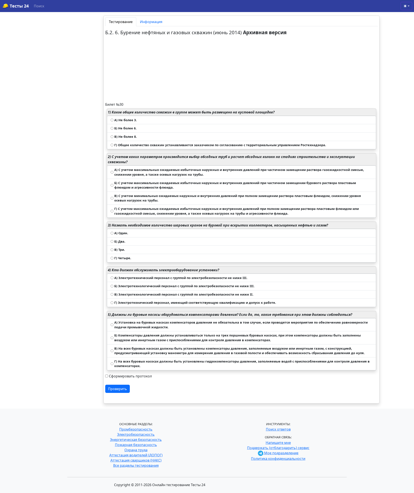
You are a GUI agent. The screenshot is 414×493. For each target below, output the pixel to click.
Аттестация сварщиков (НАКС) (136, 460)
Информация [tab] (151, 21)
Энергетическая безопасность (136, 439)
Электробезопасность (136, 434)
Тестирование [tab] (121, 21)
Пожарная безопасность (136, 444)
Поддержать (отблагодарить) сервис (278, 447)
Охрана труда (135, 450)
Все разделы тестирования (136, 465)
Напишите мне (278, 442)
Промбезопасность (135, 429)
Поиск (39, 6)
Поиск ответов (278, 429)
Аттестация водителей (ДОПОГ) (136, 455)
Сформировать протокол (130, 376)
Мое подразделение (280, 453)
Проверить (117, 388)
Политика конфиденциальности (278, 458)
